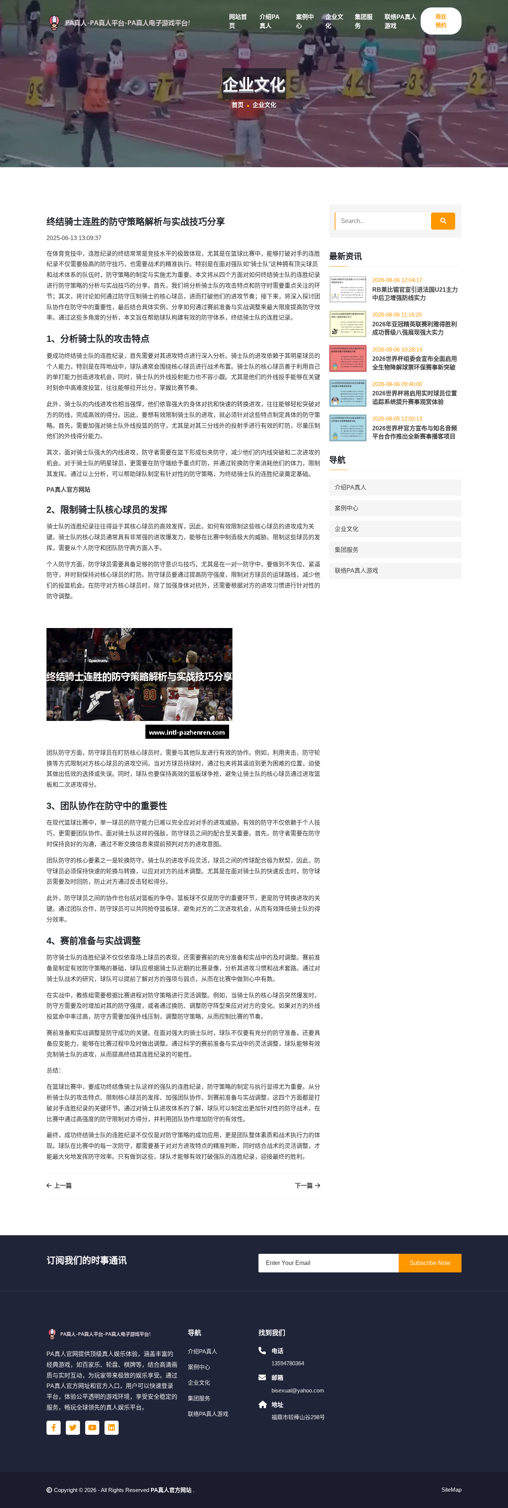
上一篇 (62, 1185)
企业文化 (334, 21)
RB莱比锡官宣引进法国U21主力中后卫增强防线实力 (415, 294)
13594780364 (287, 1363)
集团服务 (364, 21)
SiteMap (451, 1489)
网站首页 (238, 21)
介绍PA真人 (270, 21)
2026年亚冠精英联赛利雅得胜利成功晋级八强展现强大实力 (414, 328)
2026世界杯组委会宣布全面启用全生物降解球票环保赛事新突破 (414, 363)
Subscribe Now (430, 1263)
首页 (238, 105)
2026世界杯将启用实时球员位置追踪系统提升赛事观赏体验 (414, 397)
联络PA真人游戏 (401, 21)
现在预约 (441, 20)
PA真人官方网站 (171, 1490)
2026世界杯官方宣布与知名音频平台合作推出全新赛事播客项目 (414, 432)
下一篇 (304, 1185)
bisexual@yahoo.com (297, 1390)
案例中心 (305, 21)
